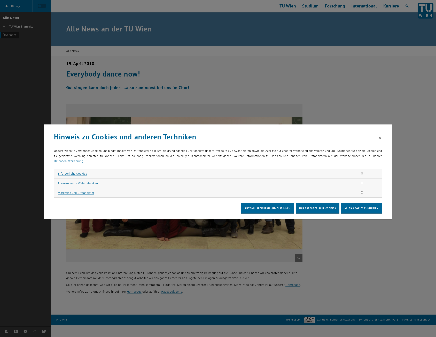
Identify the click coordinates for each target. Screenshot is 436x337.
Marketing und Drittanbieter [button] (76, 193)
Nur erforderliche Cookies (317, 208)
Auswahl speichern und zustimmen (268, 208)
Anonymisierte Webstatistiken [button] (78, 183)
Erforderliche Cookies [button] (72, 173)
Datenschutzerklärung (68, 161)
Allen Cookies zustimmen (361, 208)
